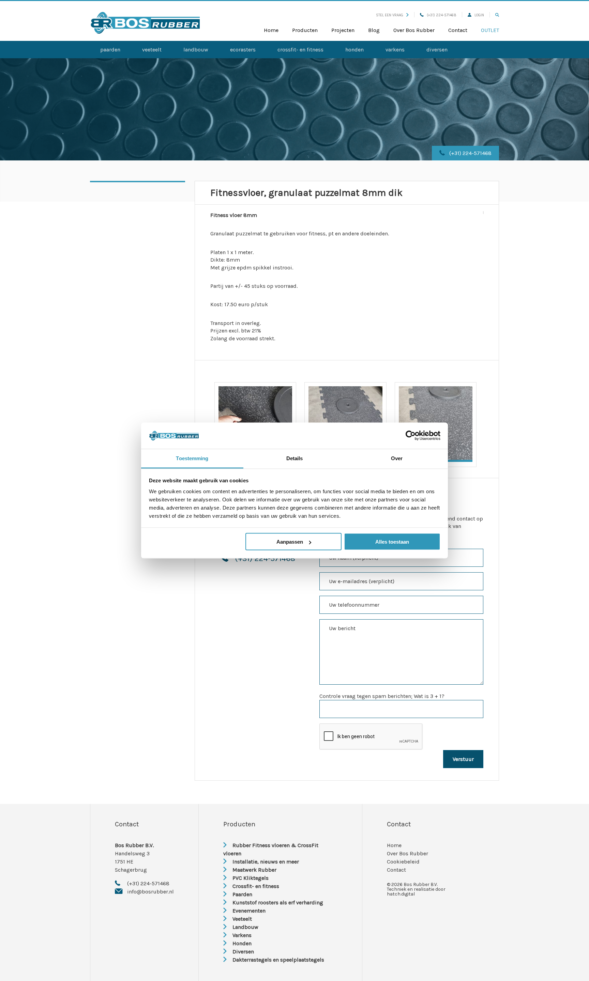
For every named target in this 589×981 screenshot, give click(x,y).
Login (479, 15)
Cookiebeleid (403, 861)
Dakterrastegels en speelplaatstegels (278, 959)
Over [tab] (397, 458)
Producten (305, 30)
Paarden (110, 49)
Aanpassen (289, 542)
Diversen (437, 49)
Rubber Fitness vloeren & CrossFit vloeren (270, 849)
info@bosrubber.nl (150, 891)
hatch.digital (401, 894)
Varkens (395, 49)
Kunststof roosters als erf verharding (277, 902)
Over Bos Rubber (414, 30)
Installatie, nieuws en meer (265, 861)
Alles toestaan (392, 542)
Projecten (342, 30)
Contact (457, 30)
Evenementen (249, 910)
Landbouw (195, 49)
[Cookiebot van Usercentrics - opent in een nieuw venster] (410, 436)
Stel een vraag (389, 15)
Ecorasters (243, 49)
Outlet (490, 30)
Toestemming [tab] (192, 458)
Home (271, 30)
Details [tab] (294, 458)
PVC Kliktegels (250, 878)
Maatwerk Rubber (254, 870)
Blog (374, 30)
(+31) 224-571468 (441, 15)
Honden (354, 49)
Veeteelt (152, 49)
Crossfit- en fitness (300, 49)
